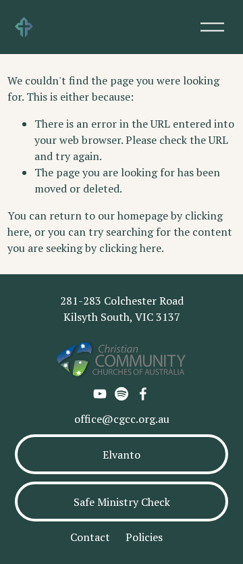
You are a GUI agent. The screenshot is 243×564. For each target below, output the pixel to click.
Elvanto (121, 454)
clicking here (130, 247)
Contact (90, 537)
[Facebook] (143, 394)
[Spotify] (121, 394)
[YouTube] (100, 394)
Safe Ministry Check (122, 501)
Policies (144, 537)
